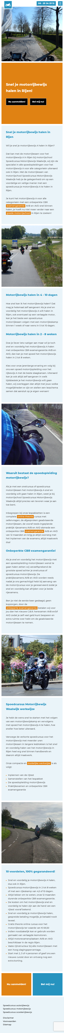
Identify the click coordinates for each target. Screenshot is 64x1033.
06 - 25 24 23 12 (46, 3)
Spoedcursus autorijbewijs (16, 1005)
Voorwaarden (9, 1021)
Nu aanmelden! (16, 984)
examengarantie (16, 205)
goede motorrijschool (18, 213)
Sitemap (7, 1024)
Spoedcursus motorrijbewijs (17, 1008)
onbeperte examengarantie (22, 608)
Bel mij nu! (47, 984)
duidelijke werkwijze (39, 763)
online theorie (25, 516)
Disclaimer (8, 1018)
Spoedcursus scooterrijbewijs (17, 1012)
